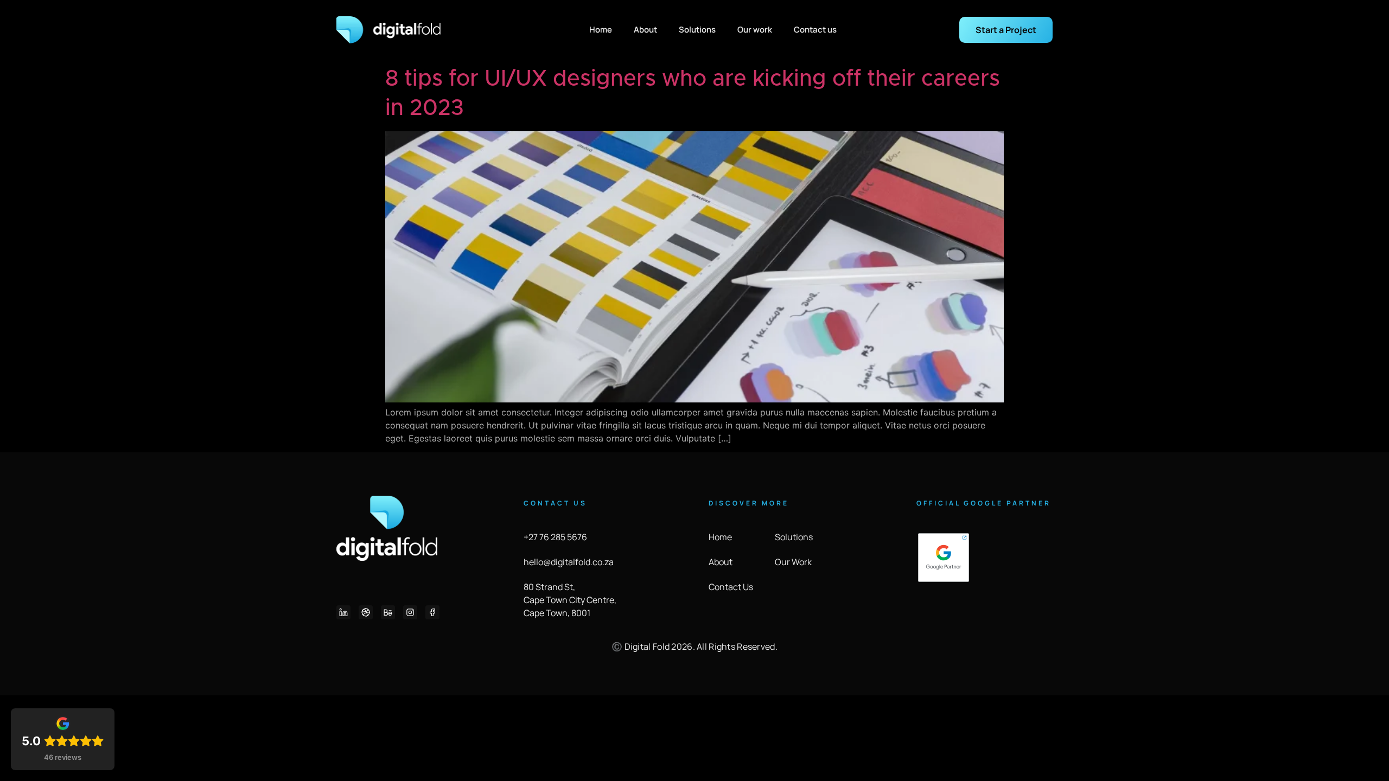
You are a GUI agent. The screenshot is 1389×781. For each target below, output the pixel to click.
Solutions (697, 29)
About (645, 29)
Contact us (815, 29)
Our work (754, 29)
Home (600, 29)
